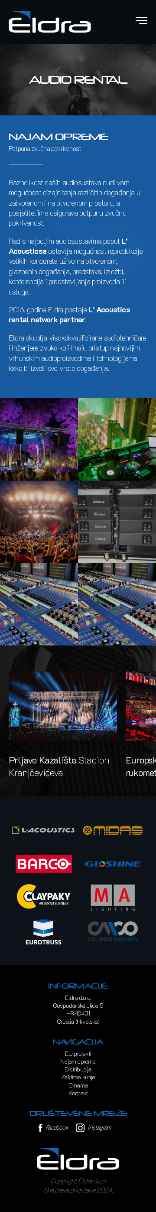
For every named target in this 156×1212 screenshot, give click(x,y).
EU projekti (78, 1053)
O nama (78, 1085)
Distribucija (78, 1069)
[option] (62, 725)
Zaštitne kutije (78, 1077)
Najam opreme (77, 1061)
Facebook (56, 1127)
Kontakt (78, 1093)
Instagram (98, 1127)
